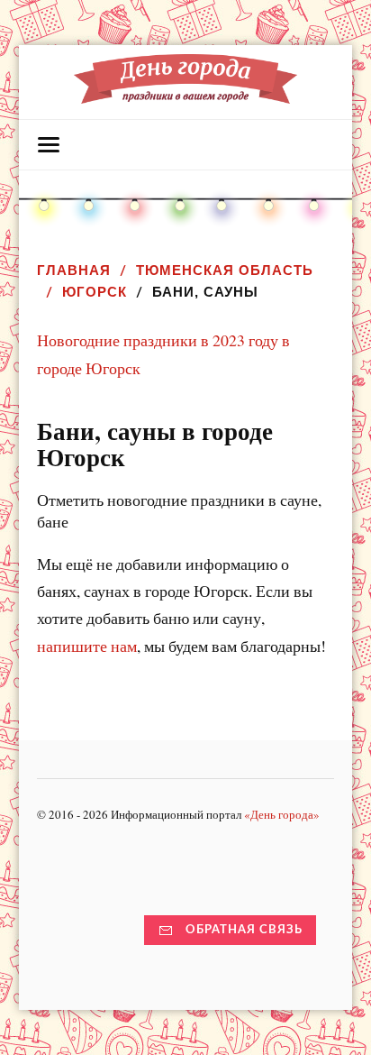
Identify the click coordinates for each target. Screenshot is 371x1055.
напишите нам (87, 645)
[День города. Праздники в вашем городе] (186, 95)
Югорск (94, 291)
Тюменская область (224, 270)
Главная (74, 270)
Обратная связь (244, 929)
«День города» (282, 814)
